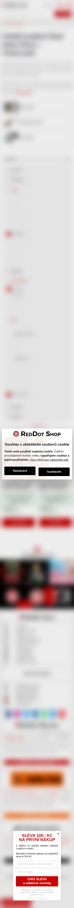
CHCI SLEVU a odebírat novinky (37, 881)
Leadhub (42, 898)
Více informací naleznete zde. (49, 460)
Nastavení (20, 471)
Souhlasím (54, 472)
